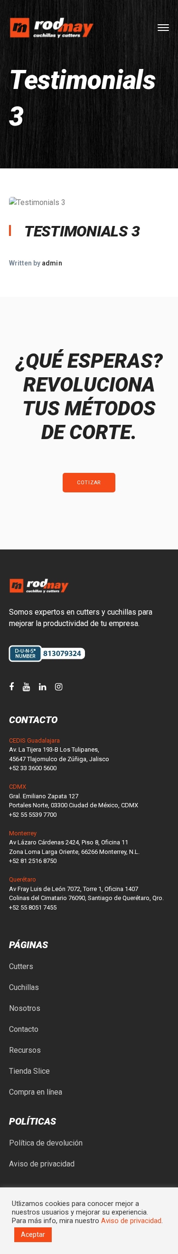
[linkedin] (42, 687)
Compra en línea (35, 1092)
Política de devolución (46, 1142)
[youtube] (26, 687)
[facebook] (11, 687)
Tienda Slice (29, 1071)
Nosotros (24, 1008)
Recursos (25, 1050)
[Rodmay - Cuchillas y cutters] (51, 27)
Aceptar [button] (33, 1234)
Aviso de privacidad (42, 1163)
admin (52, 263)
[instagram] (58, 687)
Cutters (21, 966)
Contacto (23, 1029)
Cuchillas (24, 987)
